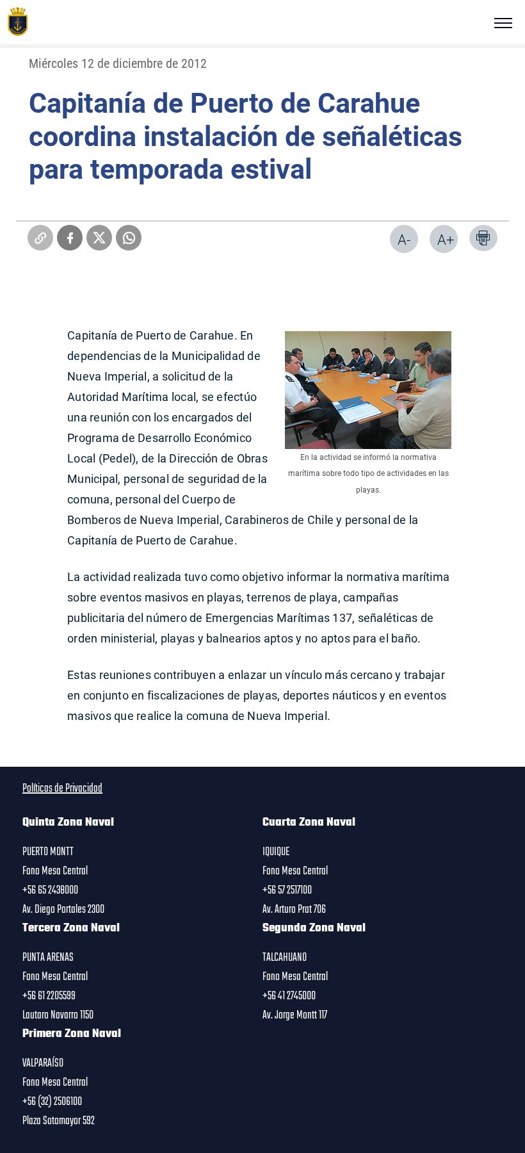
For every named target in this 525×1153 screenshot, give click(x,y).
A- (404, 239)
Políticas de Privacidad (62, 788)
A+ (445, 239)
